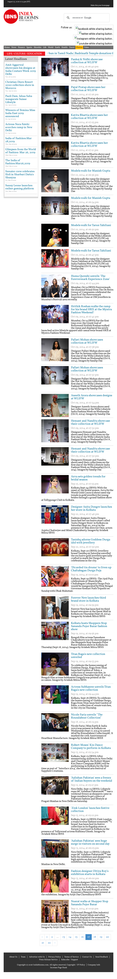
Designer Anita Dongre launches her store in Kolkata (91, 508)
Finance (21, 47)
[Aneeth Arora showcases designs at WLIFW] (55, 405)
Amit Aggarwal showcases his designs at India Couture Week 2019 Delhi (20, 69)
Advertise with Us (37, 957)
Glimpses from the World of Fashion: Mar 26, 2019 (20, 151)
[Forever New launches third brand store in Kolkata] (55, 607)
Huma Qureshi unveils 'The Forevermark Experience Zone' (90, 277)
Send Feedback (101, 957)
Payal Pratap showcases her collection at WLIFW (88, 88)
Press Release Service (48, 959)
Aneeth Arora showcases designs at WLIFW (91, 397)
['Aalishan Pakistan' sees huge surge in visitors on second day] (55, 850)
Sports (29, 47)
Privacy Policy (54, 957)
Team (23, 957)
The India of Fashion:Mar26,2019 (17, 162)
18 (95, 937)
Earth (57, 47)
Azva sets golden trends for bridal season (88, 478)
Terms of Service (71, 957)
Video (86, 47)
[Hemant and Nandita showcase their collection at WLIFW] (55, 430)
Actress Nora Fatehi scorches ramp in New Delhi (18, 127)
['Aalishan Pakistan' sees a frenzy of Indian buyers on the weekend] (55, 787)
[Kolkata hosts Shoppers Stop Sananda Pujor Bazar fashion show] (55, 633)
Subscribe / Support (69, 959)
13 (63, 937)
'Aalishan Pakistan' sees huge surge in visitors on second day (90, 842)
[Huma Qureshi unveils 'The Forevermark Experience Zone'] (55, 286)
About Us (13, 957)
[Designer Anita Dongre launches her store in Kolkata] (55, 516)
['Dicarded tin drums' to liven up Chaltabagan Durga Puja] (55, 577)
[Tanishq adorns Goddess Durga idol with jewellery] (55, 549)
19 (101, 937)
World (50, 47)
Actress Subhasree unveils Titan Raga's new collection (91, 688)
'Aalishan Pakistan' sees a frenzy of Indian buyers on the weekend (91, 779)
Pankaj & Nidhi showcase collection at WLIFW (87, 60)
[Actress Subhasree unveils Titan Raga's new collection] (55, 696)
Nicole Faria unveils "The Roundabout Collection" (87, 716)
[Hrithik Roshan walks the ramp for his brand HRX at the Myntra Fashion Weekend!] (55, 316)
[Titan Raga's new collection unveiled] (55, 664)
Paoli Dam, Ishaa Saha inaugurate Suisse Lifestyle (18, 99)
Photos (79, 47)
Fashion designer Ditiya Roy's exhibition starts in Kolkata (89, 872)
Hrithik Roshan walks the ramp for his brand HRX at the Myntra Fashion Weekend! (91, 309)
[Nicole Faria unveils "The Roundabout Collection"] (55, 724)
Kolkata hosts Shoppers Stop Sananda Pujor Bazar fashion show (89, 626)
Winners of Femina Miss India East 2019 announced (20, 113)
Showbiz (37, 47)
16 (82, 937)
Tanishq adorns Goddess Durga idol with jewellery (90, 541)
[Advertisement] (77, 951)
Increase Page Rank (58, 967)
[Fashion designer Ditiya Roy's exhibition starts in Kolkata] (55, 881)
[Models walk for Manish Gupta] (55, 180)
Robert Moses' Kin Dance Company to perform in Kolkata (91, 746)
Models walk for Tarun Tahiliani (91, 225)
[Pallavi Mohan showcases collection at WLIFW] (55, 349)
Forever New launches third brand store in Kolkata (88, 599)
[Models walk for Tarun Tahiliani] (55, 235)
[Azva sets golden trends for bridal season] (55, 486)
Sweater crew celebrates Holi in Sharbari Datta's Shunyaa (20, 175)
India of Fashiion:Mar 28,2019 (18, 140)
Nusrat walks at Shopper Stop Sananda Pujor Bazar (89, 902)
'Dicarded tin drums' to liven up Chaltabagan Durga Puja (91, 569)
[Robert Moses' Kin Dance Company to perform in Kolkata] (55, 754)
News (13, 47)
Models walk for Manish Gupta (90, 171)
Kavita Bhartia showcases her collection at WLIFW (89, 116)
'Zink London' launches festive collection (90, 809)
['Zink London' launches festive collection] (55, 818)
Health (64, 47)
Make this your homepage (100, 5)
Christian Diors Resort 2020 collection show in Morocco (19, 85)
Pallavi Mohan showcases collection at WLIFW (87, 341)
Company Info (94, 965)
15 (76, 937)
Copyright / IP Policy (76, 965)
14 (70, 937)
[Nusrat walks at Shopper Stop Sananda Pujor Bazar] (55, 911)
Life (44, 47)
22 (49, 943)
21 (43, 943)
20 (107, 937)
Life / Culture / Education (24, 54)
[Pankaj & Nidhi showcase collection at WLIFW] (55, 69)
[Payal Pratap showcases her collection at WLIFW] (55, 97)
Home (7, 47)
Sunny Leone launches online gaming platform (19, 187)
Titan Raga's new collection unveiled (88, 655)
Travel (71, 47)
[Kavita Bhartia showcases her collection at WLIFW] (55, 125)
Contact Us (87, 957)
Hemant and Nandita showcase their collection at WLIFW (90, 422)
